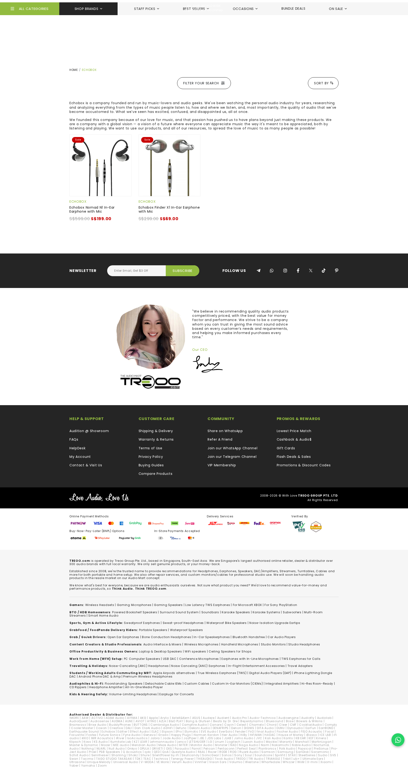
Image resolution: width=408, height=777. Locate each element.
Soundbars (210, 612)
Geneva (149, 735)
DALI (129, 728)
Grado (163, 735)
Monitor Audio (201, 745)
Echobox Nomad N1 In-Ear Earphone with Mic (92, 209)
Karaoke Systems (266, 612)
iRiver (120, 738)
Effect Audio (139, 732)
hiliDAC (270, 735)
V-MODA (147, 762)
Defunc (181, 728)
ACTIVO (97, 718)
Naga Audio (248, 745)
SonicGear (210, 755)
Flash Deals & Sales (294, 457)
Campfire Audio (194, 725)
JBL (201, 738)
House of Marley (291, 735)
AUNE (129, 721)
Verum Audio (182, 762)
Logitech (234, 742)
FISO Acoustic (312, 732)
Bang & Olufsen (198, 721)
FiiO (251, 732)
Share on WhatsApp (225, 431)
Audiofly (307, 718)
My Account (80, 457)
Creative (116, 728)
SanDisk (302, 752)
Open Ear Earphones (123, 637)
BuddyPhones (120, 725)
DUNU (280, 728)
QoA (165, 752)
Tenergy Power (182, 759)
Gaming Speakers (168, 605)
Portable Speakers (153, 630)
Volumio (235, 762)
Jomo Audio (243, 738)
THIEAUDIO (204, 759)
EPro (179, 732)
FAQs (73, 439)
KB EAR (301, 738)
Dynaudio (295, 728)
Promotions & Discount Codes (304, 465)
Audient (223, 718)
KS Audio (101, 742)
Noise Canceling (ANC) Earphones (198, 666)
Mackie (271, 742)
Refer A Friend (220, 439)
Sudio (322, 755)
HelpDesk (77, 448)
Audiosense (99, 721)
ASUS (196, 718)
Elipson (167, 732)
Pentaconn (226, 749)
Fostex (91, 735)
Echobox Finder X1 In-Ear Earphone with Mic (169, 209)
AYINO (151, 721)
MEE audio (121, 745)
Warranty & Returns (156, 439)
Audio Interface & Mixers (162, 644)
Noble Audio (301, 745)
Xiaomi (326, 762)
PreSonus (321, 749)
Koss (87, 742)
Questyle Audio (183, 752)
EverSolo (226, 732)
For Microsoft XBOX (247, 605)
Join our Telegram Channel (232, 457)
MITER (183, 745)
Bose (290, 721)
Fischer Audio (287, 732)
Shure (145, 755)
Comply (331, 725)
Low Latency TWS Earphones (207, 605)
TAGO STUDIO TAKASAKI (114, 759)
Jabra (155, 738)
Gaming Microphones (134, 605)
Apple (153, 718)
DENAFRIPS (221, 728)
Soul (248, 755)
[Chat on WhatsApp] (397, 739)
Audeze (208, 718)
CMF (293, 725)
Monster (221, 745)
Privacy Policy (151, 457)
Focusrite (76, 735)
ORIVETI (157, 749)
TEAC (147, 759)
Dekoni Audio (199, 728)
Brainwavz (77, 725)
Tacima (87, 759)
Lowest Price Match (294, 431)
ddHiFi (168, 728)
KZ (135, 742)
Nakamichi (280, 745)
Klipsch (75, 742)
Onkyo (132, 749)
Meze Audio (167, 745)
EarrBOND (326, 728)
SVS (333, 755)
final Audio (265, 732)
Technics (161, 759)
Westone (252, 762)
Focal (329, 732)
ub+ (296, 759)
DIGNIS (249, 728)
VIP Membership (222, 465)
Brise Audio (97, 725)
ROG (233, 752)
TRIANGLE (273, 759)
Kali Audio (273, 738)
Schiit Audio (79, 755)
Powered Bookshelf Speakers (134, 612)
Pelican (209, 749)
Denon (236, 728)
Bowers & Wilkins (309, 721)
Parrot (196, 749)
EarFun (311, 728)
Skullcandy (191, 755)
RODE (223, 752)
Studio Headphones (304, 644)
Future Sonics (110, 735)
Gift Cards (286, 448)
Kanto (288, 738)
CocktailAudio (310, 725)
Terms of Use (150, 448)
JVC (259, 738)
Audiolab (324, 718)
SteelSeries (307, 755)
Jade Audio (171, 738)
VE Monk (162, 762)
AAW (85, 718)
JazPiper (190, 738)
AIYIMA (132, 718)
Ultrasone (77, 762)
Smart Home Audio (103, 616)
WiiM (301, 762)
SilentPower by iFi (165, 755)
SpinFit (280, 755)
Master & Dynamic (83, 745)
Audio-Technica (263, 718)
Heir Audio (230, 735)
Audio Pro (239, 718)
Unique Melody (98, 762)
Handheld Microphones (239, 644)
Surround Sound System (179, 612)
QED (157, 752)
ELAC (155, 732)
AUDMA (117, 721)
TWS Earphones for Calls (300, 659)
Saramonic (320, 752)
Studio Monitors (273, 644)
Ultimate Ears (312, 759)
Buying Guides (151, 465)
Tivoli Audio (224, 759)
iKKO (85, 738)
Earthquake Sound (84, 732)
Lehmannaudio (162, 742)
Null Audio (117, 749)
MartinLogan (322, 742)
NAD (233, 745)
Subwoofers (292, 612)
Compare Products (156, 474)
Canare (216, 725)
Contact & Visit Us (85, 465)
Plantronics (267, 749)
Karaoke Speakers (236, 612)
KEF (311, 738)
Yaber (74, 766)
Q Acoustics (132, 752)
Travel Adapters (300, 666)
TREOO (241, 759)
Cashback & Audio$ (294, 439)
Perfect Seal (246, 749)
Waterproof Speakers (186, 630)
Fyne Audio (132, 735)
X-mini (312, 762)
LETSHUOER (197, 742)
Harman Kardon (206, 735)
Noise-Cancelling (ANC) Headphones (139, 666)
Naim (265, 745)
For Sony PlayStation (280, 605)
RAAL (201, 752)
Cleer (283, 725)
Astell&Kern (181, 718)
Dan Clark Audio (148, 728)
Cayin (229, 725)
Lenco (181, 742)
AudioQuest (78, 721)
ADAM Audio (115, 718)
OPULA (144, 749)
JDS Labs (214, 738)
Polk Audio (287, 749)
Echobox (78, 201)
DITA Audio (265, 728)
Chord (272, 725)
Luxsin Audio (253, 742)
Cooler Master (82, 728)
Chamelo (256, 725)
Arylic (164, 718)
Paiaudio (182, 749)
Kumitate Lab (120, 742)
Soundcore (263, 755)
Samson (268, 752)
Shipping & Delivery (156, 431)
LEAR (143, 742)
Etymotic (192, 732)
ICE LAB (325, 735)
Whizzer (289, 762)
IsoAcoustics (137, 738)
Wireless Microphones (201, 644)
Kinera (321, 738)
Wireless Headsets (99, 605)
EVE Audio (208, 732)
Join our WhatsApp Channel (233, 448)
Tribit (287, 759)
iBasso (311, 735)
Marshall (302, 742)
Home (73, 70)
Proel (93, 752)
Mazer (105, 745)
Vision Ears (218, 762)
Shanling (118, 755)
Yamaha (88, 766)
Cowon (101, 728)
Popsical (305, 749)
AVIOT (140, 721)
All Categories (34, 8)
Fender (240, 732)
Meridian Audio (144, 745)
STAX (292, 755)
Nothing (87, 749)
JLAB (227, 738)
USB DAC (170, 659)
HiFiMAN (256, 735)
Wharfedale (270, 762)
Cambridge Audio (164, 725)
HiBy (243, 735)
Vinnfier (201, 762)
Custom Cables (196, 684)
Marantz (286, 742)
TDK (137, 759)
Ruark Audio (249, 752)
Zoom (102, 766)
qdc (147, 752)
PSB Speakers (109, 752)
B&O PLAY (176, 721)
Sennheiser (100, 755)
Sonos (227, 755)
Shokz (133, 755)
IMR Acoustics (102, 738)
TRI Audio (255, 759)
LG (210, 742)
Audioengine (288, 718)
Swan (73, 759)
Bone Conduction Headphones (166, 637)
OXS (169, 749)
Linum (220, 742)
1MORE (74, 718)
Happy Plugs (181, 735)
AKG (143, 718)
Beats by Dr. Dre (225, 721)
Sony (238, 755)
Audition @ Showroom (89, 431)
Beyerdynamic (252, 721)
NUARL (101, 749)
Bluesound (274, 721)
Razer (212, 752)
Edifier (122, 732)
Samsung (285, 752)
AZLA (162, 721)
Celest (241, 725)
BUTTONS (141, 725)
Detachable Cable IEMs (163, 684)
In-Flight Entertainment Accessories (256, 666)
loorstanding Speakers (124, 684)
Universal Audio (125, 762)
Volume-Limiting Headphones (133, 694)
